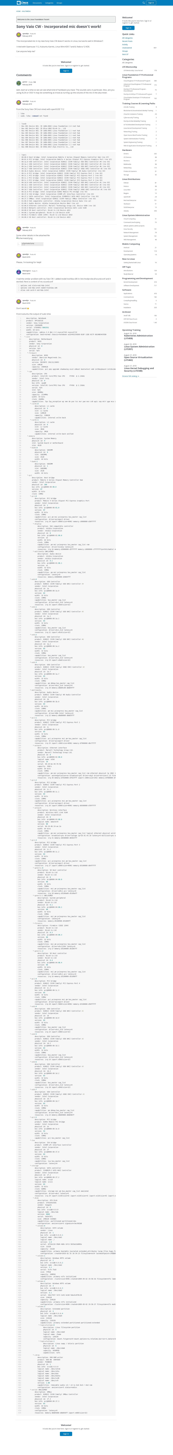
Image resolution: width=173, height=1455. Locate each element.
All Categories (127, 38)
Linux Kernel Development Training (140, 128)
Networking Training (140, 132)
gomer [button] (24, 82)
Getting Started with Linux (140, 263)
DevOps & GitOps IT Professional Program (140, 94)
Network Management (140, 233)
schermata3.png (28, 243)
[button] (18, 34)
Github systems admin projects (134, 226)
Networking (140, 168)
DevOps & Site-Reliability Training (140, 121)
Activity (125, 44)
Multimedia (140, 164)
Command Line (140, 297)
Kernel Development (140, 282)
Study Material (140, 274)
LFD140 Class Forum (140, 319)
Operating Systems (140, 255)
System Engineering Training (140, 142)
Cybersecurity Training (140, 118)
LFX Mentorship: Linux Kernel (140, 70)
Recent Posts (127, 41)
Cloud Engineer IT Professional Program (140, 81)
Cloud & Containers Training (140, 114)
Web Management (140, 240)
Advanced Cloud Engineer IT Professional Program (140, 85)
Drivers (140, 154)
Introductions (140, 271)
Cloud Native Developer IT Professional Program (140, 98)
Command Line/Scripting (140, 222)
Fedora (140, 186)
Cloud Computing (140, 219)
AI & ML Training (140, 107)
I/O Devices (140, 157)
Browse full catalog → (130, 376)
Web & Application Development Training (140, 146)
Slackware (140, 204)
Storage (140, 175)
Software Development (140, 286)
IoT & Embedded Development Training (140, 125)
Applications (140, 293)
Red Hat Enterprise (140, 200)
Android (140, 248)
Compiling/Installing (140, 301)
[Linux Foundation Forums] (22, 3)
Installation (140, 308)
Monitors (140, 161)
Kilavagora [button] (26, 271)
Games (140, 304)
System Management (140, 236)
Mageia (140, 193)
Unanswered (139, 48)
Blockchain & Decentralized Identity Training (140, 111)
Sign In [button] (66, 71)
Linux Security (140, 229)
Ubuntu (140, 211)
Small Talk (140, 316)
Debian (140, 183)
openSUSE (140, 197)
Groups (125, 51)
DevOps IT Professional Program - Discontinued (140, 90)
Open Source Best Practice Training (140, 135)
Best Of (125, 54)
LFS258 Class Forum (140, 323)
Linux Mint (140, 190)
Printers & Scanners (140, 171)
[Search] (144, 3)
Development (140, 251)
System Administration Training (140, 139)
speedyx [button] (25, 34)
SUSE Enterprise (140, 207)
